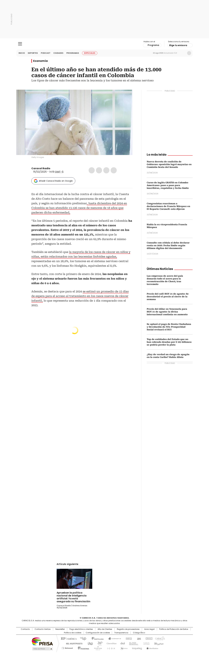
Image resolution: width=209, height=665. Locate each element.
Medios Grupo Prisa (42, 649)
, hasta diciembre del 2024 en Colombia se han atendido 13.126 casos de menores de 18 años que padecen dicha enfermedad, (79, 208)
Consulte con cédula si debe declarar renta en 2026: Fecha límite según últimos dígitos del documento (168, 245)
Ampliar (126, 96)
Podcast (45, 53)
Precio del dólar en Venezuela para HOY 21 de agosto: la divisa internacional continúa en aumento (167, 312)
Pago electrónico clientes (81, 629)
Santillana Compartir (113, 638)
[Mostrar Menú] (20, 43)
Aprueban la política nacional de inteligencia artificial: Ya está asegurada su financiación (73, 597)
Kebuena (158, 643)
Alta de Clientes (105, 629)
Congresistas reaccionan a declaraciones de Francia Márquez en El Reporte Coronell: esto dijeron (168, 206)
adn (148, 638)
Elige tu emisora (178, 45)
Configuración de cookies (98, 632)
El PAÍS (68, 638)
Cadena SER (128, 638)
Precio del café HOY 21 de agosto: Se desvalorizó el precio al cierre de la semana (168, 297)
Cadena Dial (122, 643)
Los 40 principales (82, 638)
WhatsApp (114, 170)
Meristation (152, 647)
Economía (40, 61)
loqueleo (136, 647)
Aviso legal (149, 629)
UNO (89, 643)
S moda (123, 647)
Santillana (96, 638)
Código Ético (139, 632)
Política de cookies (72, 632)
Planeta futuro (145, 643)
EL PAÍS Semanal (133, 643)
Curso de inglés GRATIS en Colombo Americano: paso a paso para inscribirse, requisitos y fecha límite (168, 185)
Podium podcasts (97, 647)
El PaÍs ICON (110, 647)
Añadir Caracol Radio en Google (56, 180)
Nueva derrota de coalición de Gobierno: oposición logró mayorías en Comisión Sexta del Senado (169, 164)
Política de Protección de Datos (173, 629)
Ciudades (58, 53)
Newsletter (183, 53)
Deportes (33, 53)
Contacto (25, 629)
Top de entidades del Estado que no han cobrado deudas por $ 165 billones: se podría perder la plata (169, 342)
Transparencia (121, 632)
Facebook (92, 170)
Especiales (89, 53)
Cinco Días (110, 643)
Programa (153, 45)
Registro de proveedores (128, 629)
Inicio (22, 53)
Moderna (82, 647)
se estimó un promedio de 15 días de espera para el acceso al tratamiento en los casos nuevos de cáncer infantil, (80, 296)
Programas (72, 53)
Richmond (67, 647)
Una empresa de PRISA (42, 641)
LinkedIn (106, 170)
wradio (98, 643)
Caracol (159, 638)
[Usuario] (189, 53)
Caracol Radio (104, 44)
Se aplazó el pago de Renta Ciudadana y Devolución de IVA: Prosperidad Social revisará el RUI (169, 327)
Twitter (99, 170)
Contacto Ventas (43, 629)
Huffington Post (73, 643)
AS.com (138, 638)
